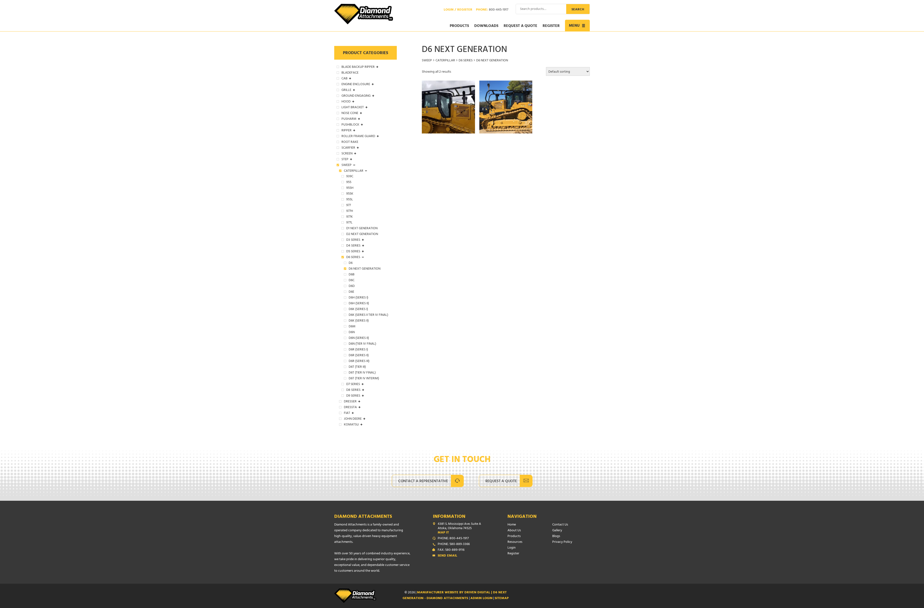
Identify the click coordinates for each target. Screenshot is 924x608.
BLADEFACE (350, 73)
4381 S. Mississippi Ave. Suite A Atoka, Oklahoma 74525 (459, 528)
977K (349, 217)
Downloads (486, 26)
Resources (514, 542)
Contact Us (560, 525)
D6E (351, 292)
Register (551, 26)
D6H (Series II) (359, 304)
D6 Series (466, 60)
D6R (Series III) (359, 361)
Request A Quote (501, 481)
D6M (352, 327)
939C (349, 177)
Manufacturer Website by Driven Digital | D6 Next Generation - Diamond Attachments (455, 595)
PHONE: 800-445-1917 (453, 539)
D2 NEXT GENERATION (362, 234)
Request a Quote (520, 26)
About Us (514, 530)
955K (349, 194)
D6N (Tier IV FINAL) (362, 344)
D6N (352, 333)
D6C (351, 281)
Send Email (447, 556)
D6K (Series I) (358, 309)
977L (349, 223)
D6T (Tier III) (357, 367)
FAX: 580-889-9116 (451, 550)
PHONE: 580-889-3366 (454, 544)
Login (511, 548)
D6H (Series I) (358, 298)
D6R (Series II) (359, 356)
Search (577, 9)
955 (348, 182)
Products (459, 26)
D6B (351, 275)
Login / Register (458, 10)
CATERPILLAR (445, 60)
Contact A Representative (423, 481)
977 (348, 206)
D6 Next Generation (364, 269)
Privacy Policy (562, 542)
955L (349, 200)
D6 (351, 263)
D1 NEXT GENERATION (362, 229)
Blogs (556, 536)
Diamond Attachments (363, 517)
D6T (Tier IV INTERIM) (364, 379)
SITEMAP (502, 598)
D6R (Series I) (358, 350)
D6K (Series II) (359, 321)
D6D (352, 286)
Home (511, 525)
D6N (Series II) (359, 338)
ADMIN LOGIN (481, 598)
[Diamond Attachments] (363, 14)
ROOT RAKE (349, 142)
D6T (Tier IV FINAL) (362, 373)
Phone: (492, 10)
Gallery (557, 530)
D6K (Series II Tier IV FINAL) (368, 315)
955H (349, 188)
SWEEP (427, 60)
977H (349, 211)
